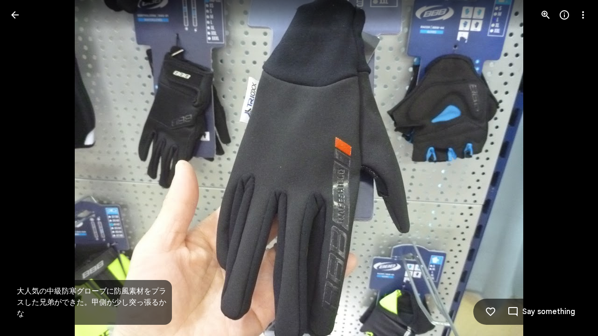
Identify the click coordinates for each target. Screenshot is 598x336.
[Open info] (564, 15)
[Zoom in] (545, 15)
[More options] (583, 15)
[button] (26, 168)
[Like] (490, 311)
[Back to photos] (15, 15)
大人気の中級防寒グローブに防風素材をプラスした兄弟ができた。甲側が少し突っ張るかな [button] (91, 302)
